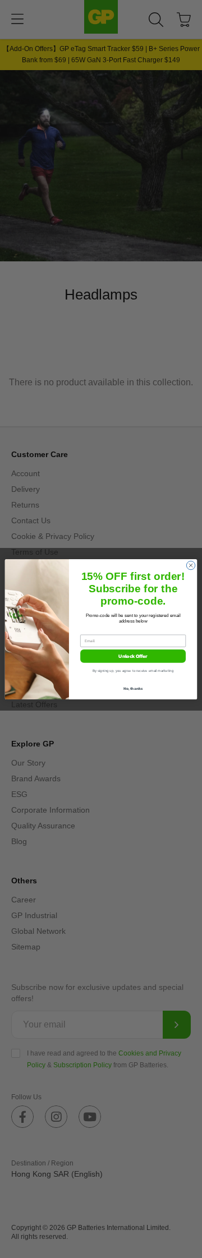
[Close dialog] (190, 565)
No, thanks (133, 688)
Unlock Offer (132, 656)
